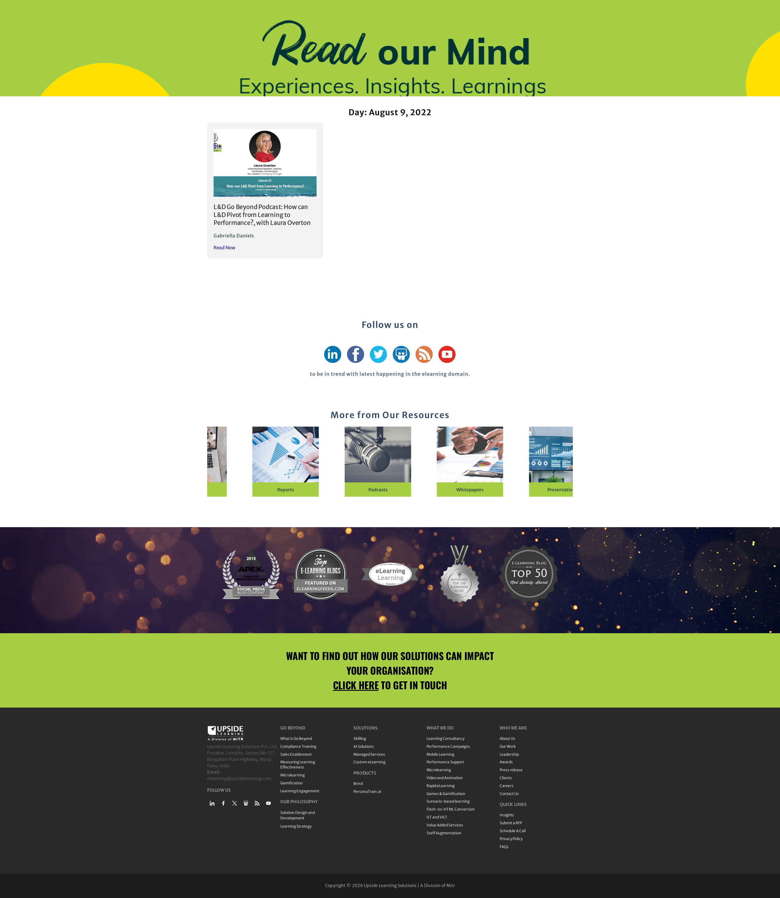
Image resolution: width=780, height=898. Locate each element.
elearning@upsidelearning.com (239, 778)
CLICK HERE (356, 685)
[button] (213, 462)
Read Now (224, 247)
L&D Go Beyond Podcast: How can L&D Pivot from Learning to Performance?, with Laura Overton (262, 214)
